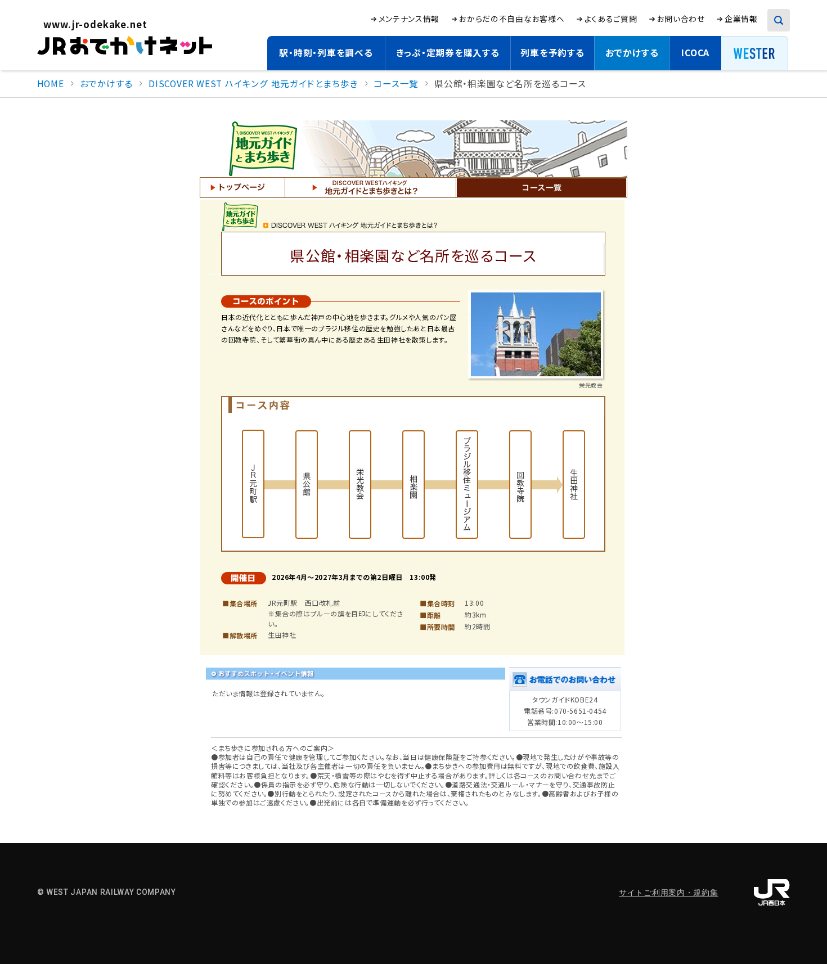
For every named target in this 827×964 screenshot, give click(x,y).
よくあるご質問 (611, 19)
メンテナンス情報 (409, 19)
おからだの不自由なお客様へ (511, 18)
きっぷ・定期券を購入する (447, 52)
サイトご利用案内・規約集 (668, 892)
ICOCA (695, 52)
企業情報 (741, 19)
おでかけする (632, 52)
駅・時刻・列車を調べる (326, 52)
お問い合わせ (681, 18)
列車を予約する (552, 52)
